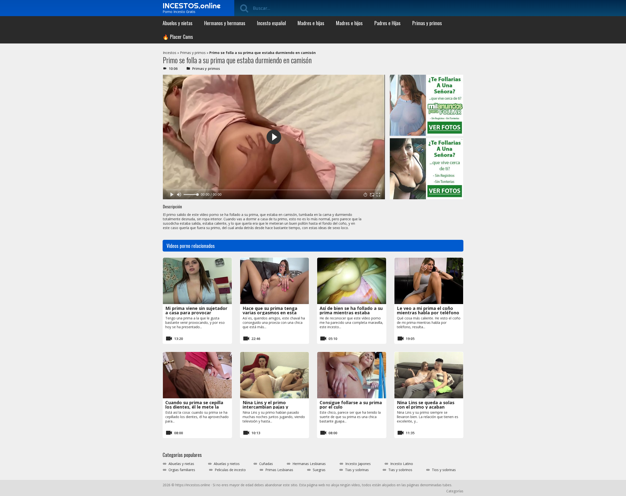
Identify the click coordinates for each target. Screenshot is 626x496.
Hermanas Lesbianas (309, 464)
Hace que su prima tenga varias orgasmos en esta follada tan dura (270, 312)
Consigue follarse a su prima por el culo (351, 405)
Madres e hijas (311, 23)
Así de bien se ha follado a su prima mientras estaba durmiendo (351, 312)
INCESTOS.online (192, 5)
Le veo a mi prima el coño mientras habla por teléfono (428, 310)
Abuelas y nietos (227, 464)
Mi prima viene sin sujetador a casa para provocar (196, 310)
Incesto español (271, 23)
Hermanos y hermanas (224, 23)
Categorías (454, 491)
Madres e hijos (349, 23)
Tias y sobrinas (357, 470)
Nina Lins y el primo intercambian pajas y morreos (265, 407)
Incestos (169, 52)
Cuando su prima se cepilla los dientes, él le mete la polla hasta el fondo (194, 407)
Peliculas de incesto (230, 470)
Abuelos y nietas (177, 23)
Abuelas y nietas (181, 464)
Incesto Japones (358, 464)
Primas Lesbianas (279, 470)
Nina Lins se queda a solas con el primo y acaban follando (425, 407)
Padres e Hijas (387, 23)
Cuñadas (266, 464)
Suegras (319, 470)
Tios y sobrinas (444, 470)
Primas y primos (427, 23)
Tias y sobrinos (400, 470)
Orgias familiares (181, 470)
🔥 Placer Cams (178, 36)
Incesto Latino (401, 464)
